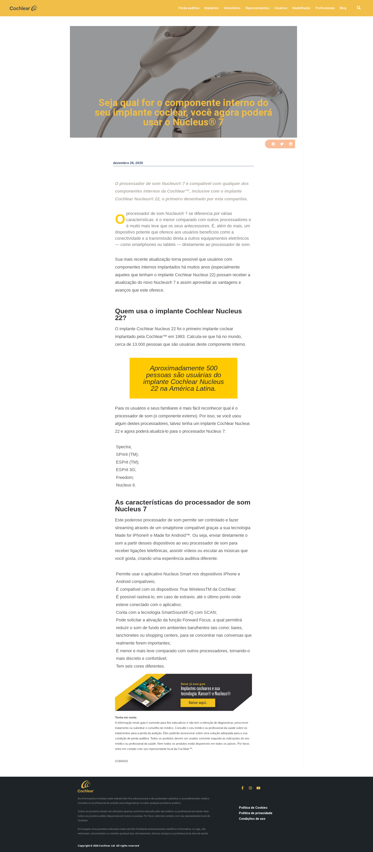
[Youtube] (258, 787)
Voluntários (232, 8)
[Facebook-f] (242, 787)
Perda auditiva (189, 8)
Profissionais (325, 8)
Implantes (211, 8)
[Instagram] (250, 787)
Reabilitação (301, 8)
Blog (343, 8)
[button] (358, 7)
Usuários (280, 8)
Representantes (257, 8)
